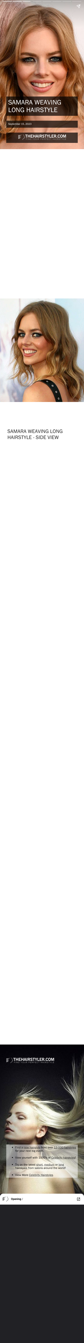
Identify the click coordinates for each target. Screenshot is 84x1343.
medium (49, 1164)
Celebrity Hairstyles (41, 1175)
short (39, 1164)
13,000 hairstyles (65, 1147)
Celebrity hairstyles (63, 1157)
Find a (19, 1147)
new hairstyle (32, 1147)
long (61, 1164)
